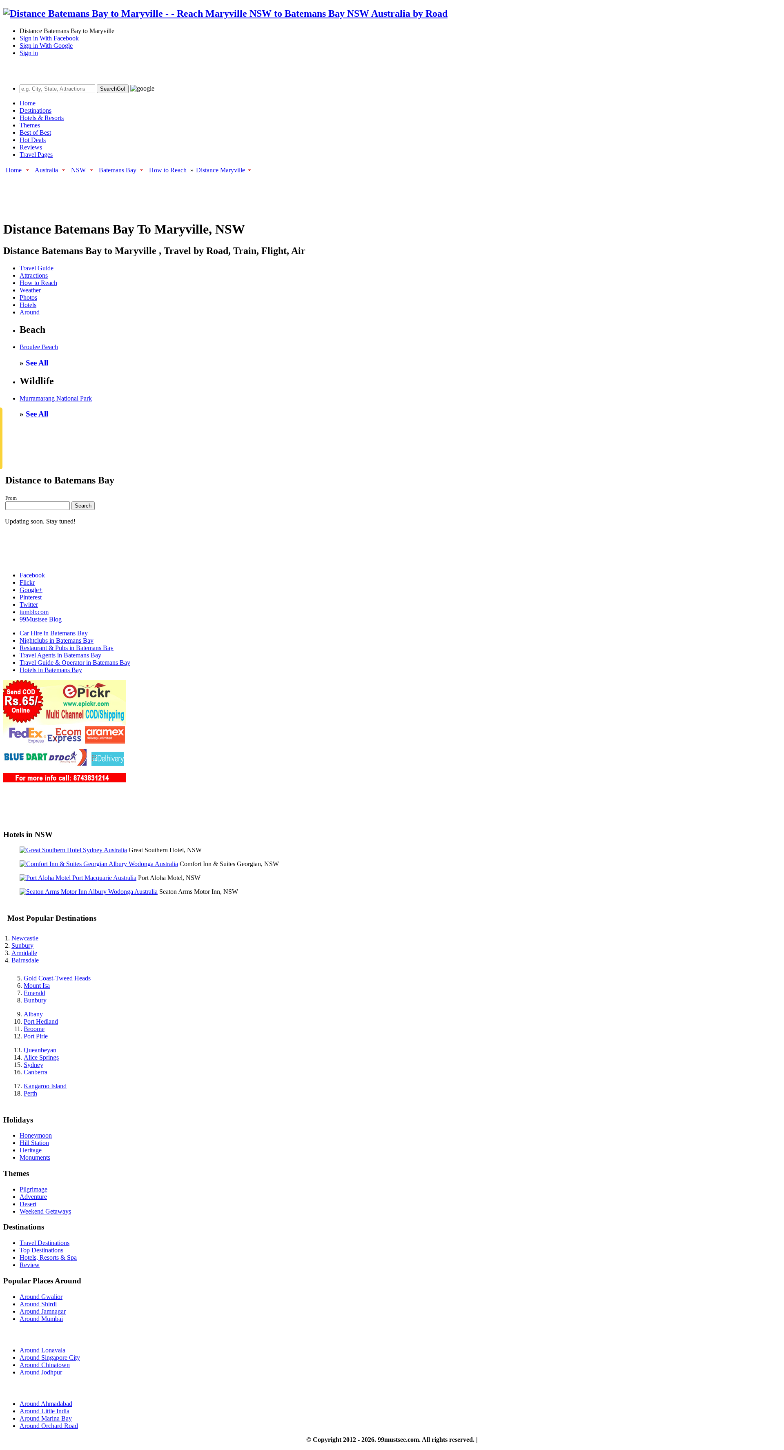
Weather (30, 290)
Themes (30, 125)
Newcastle (24, 938)
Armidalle (24, 952)
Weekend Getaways (45, 1211)
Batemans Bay (117, 170)
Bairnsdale (25, 960)
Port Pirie (36, 1036)
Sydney (33, 1064)
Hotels (28, 304)
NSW (78, 170)
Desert (28, 1204)
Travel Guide (36, 268)
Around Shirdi (38, 1304)
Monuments (35, 1157)
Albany (33, 1014)
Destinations (35, 110)
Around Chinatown (45, 1364)
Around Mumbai (41, 1318)
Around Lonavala (42, 1350)
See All (37, 363)
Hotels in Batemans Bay (51, 669)
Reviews (31, 147)
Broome (34, 1028)
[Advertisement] (152, 193)
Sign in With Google (46, 45)
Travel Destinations (44, 1242)
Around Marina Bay (46, 1418)
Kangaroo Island (45, 1085)
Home (28, 103)
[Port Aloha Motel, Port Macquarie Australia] (78, 877)
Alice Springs (41, 1057)
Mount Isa (37, 985)
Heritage (31, 1150)
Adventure (33, 1196)
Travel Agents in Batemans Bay (60, 655)
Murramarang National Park (56, 398)
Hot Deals (33, 139)
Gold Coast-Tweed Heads (57, 978)
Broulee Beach (39, 346)
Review (30, 1264)
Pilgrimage (33, 1189)
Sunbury (22, 945)
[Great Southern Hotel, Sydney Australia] (73, 849)
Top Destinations (41, 1250)
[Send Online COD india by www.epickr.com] (64, 780)
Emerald (34, 992)
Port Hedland (41, 1021)
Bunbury (35, 1000)
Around (30, 312)
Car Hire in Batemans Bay (54, 633)
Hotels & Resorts (42, 117)
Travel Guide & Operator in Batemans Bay (75, 662)
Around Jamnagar (43, 1311)
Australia (46, 170)
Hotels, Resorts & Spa (48, 1257)
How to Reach (168, 170)
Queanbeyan (40, 1050)
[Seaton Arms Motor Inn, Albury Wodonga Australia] (89, 891)
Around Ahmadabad (46, 1403)
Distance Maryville (220, 170)
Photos (28, 297)
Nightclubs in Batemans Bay (57, 640)
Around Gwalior (41, 1296)
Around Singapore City (50, 1357)
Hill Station (34, 1142)
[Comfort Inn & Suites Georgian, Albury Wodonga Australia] (99, 863)
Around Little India (44, 1411)
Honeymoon (36, 1135)
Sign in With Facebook (49, 38)
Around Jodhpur (41, 1372)
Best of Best (35, 132)
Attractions (34, 275)
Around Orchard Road (49, 1425)
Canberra (35, 1072)
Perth (30, 1093)
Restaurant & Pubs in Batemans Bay (67, 647)
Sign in (29, 52)
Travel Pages (36, 154)
